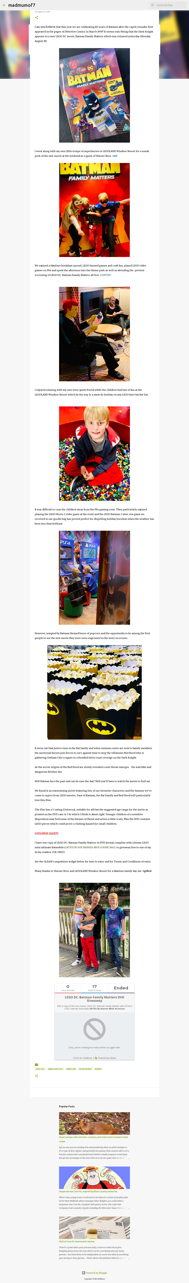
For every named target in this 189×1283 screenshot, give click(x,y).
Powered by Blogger (96, 1272)
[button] (36, 18)
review (98, 1069)
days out (40, 1069)
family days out (55, 1069)
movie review (85, 1069)
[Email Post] (36, 1066)
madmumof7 (21, 5)
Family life (71, 1069)
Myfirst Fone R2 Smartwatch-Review (76, 1241)
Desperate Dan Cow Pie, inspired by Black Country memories (88, 1191)
